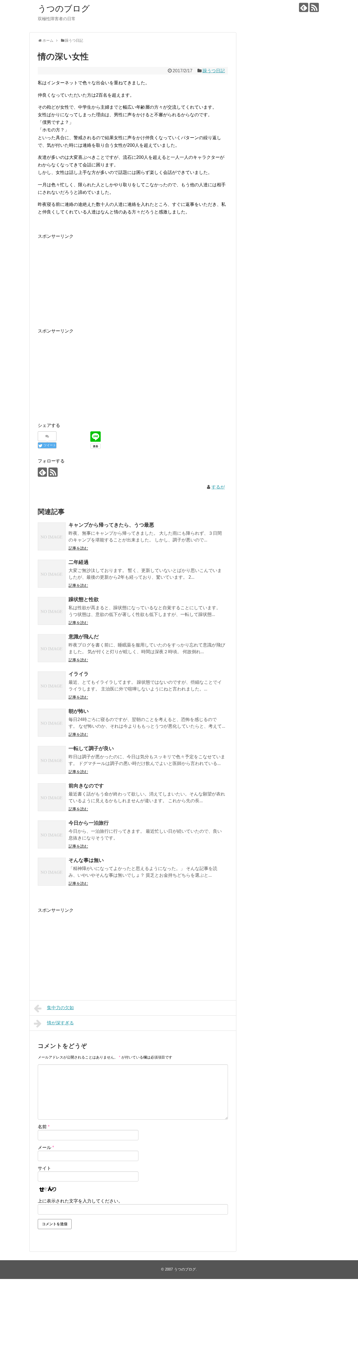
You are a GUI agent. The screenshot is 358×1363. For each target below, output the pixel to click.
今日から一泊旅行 (89, 823)
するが (218, 487)
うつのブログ (64, 8)
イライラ (79, 674)
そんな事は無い (86, 860)
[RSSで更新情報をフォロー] (314, 7)
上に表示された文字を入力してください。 (80, 1201)
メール (46, 1147)
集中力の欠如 (60, 1007)
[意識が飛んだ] (52, 648)
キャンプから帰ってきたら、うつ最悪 (111, 525)
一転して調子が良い (91, 748)
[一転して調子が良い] (52, 760)
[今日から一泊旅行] (52, 834)
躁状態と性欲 (84, 599)
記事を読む (78, 548)
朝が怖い (79, 711)
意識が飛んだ (84, 636)
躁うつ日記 (213, 70)
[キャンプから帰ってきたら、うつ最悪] (52, 536)
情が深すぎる (60, 1022)
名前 (44, 1126)
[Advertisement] (133, 279)
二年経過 (79, 562)
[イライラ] (52, 685)
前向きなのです (86, 786)
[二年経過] (52, 574)
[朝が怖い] (52, 723)
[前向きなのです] (52, 797)
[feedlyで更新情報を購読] (303, 7)
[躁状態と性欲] (52, 611)
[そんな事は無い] (52, 872)
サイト (44, 1168)
